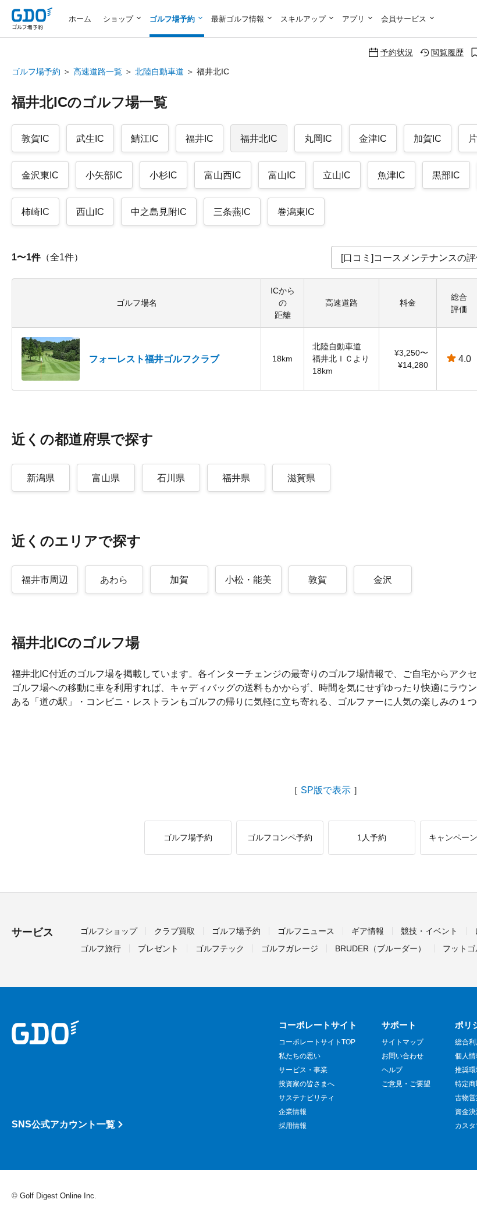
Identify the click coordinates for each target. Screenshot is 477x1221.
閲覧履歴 (447, 52)
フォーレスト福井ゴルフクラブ (154, 359)
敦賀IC (35, 139)
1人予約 (371, 837)
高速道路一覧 (97, 71)
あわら (114, 580)
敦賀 (317, 580)
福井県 (236, 478)
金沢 (382, 580)
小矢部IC (104, 175)
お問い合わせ (402, 1056)
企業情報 (293, 1112)
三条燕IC (232, 212)
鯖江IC (145, 139)
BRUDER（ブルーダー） (380, 948)
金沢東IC (40, 175)
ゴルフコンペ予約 (279, 837)
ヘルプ (392, 1070)
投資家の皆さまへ (306, 1084)
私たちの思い (300, 1056)
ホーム (80, 19)
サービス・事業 (303, 1070)
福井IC (199, 139)
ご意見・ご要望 (406, 1084)
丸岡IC (318, 139)
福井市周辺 (45, 580)
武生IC (90, 139)
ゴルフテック (219, 948)
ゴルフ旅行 (100, 948)
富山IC (282, 175)
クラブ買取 (174, 931)
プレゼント (158, 948)
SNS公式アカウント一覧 (63, 1124)
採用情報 (293, 1126)
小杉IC (163, 175)
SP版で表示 (326, 790)
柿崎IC (35, 212)
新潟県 (41, 478)
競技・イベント (429, 931)
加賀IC (428, 139)
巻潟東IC (296, 212)
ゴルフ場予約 (36, 71)
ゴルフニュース (305, 931)
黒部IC (446, 175)
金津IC (373, 139)
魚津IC (391, 175)
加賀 (179, 580)
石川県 (171, 478)
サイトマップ (402, 1042)
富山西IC (222, 175)
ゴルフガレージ (289, 948)
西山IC (90, 212)
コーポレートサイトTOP (317, 1042)
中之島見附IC (159, 212)
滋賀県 (301, 478)
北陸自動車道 (159, 71)
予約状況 (396, 52)
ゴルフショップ (108, 931)
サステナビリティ (306, 1098)
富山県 (106, 478)
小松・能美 (248, 580)
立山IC (337, 175)
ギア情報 (367, 931)
